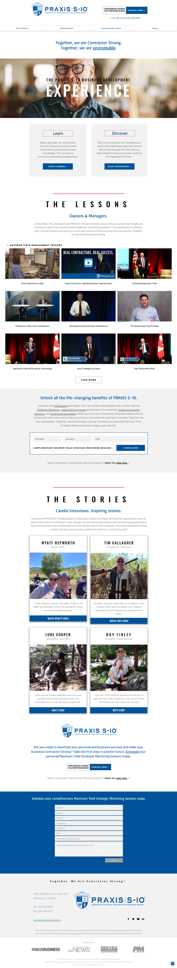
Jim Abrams (67, 930)
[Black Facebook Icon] (128, 918)
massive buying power (73, 409)
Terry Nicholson (86, 930)
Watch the (110, 462)
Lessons (108, 933)
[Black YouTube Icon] (138, 918)
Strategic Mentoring (48, 409)
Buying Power (81, 933)
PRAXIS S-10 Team (98, 930)
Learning (121, 930)
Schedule (132, 751)
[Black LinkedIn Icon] (143, 918)
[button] (114, 10)
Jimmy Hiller (75, 930)
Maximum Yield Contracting (95, 933)
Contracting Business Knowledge (65, 933)
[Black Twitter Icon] (133, 918)
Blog (122, 933)
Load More (88, 380)
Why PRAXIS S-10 (42, 930)
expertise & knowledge (63, 413)
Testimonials (116, 933)
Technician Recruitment (133, 930)
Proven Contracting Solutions (44, 933)
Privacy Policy (137, 933)
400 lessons (60, 405)
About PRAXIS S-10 (55, 930)
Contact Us (128, 933)
